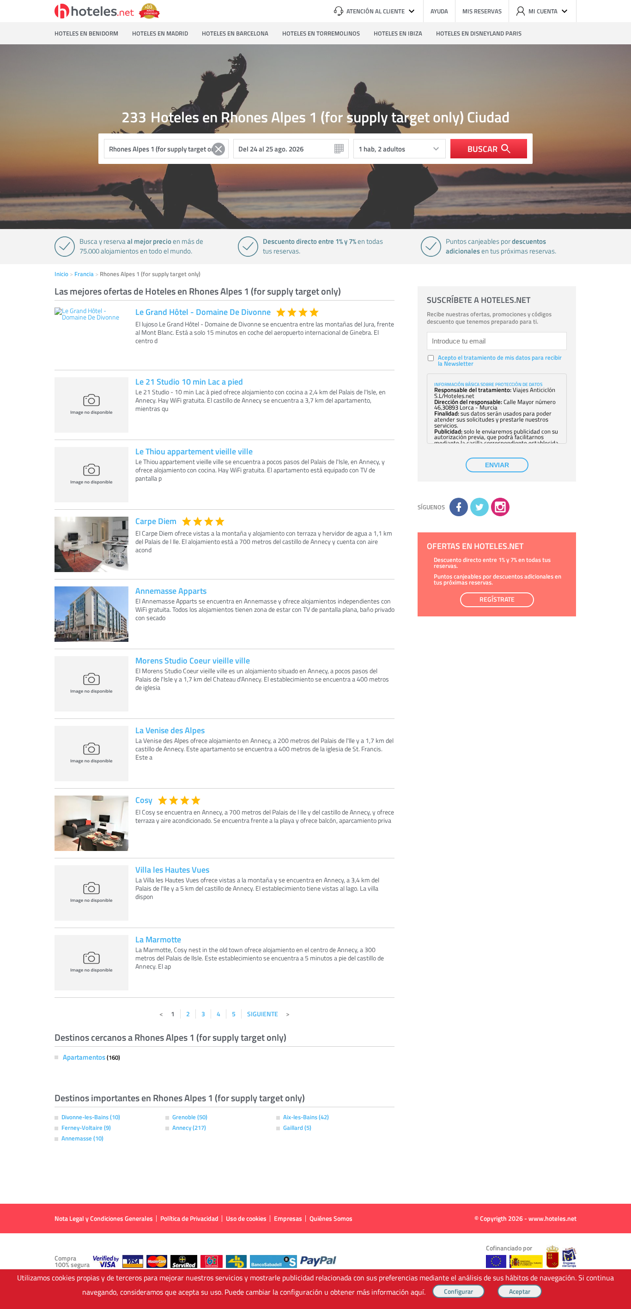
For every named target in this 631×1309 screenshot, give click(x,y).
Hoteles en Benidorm (86, 33)
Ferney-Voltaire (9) (86, 1127)
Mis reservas (482, 11)
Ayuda (439, 11)
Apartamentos (85, 1057)
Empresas (288, 1218)
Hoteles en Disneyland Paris (479, 33)
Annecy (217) (189, 1127)
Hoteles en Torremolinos (321, 33)
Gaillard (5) (297, 1127)
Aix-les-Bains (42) (306, 1117)
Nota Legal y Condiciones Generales (104, 1218)
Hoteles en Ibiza (398, 33)
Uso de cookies (246, 1218)
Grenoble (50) (189, 1117)
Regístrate (497, 599)
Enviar (497, 465)
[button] (315, 654)
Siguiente (262, 1013)
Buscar (482, 149)
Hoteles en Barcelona (235, 33)
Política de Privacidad (189, 1218)
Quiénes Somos (330, 1218)
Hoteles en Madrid (160, 33)
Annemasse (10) (82, 1138)
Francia (84, 274)
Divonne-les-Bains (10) (90, 1117)
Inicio (61, 274)
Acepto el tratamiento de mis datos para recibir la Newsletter (500, 361)
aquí (417, 1292)
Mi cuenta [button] (543, 11)
